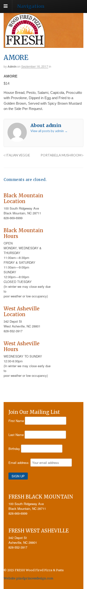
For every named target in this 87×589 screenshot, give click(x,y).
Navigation (30, 6)
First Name (16, 420)
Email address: (19, 462)
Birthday (14, 448)
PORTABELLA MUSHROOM (61, 155)
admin (11, 66)
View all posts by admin (49, 131)
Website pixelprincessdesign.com (28, 578)
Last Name (16, 434)
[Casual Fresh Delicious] (25, 45)
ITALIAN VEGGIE (17, 155)
